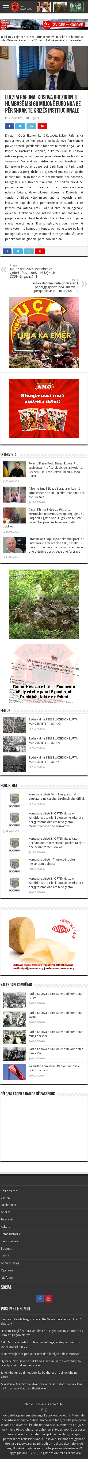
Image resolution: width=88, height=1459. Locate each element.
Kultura (5, 1226)
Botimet (6, 1248)
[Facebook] (40, 1298)
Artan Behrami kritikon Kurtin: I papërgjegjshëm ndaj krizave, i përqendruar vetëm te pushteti (55, 285)
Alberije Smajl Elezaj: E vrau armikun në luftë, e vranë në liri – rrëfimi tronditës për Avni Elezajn (56, 493)
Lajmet (18, 37)
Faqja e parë (9, 1190)
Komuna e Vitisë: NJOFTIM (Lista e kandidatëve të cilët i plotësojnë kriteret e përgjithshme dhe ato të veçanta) (56, 883)
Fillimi (7, 37)
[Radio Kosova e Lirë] (44, 7)
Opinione (7, 1270)
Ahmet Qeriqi (10, 1263)
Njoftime (7, 1277)
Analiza (6, 1212)
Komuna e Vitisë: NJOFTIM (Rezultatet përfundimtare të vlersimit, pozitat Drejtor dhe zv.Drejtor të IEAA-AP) (57, 843)
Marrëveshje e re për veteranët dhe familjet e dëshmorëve (40, 1354)
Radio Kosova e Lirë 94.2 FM (44, 1404)
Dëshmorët (8, 1205)
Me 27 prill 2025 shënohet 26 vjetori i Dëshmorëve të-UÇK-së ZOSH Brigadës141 (32, 271)
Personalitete (10, 1241)
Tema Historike (11, 1234)
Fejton (5, 1256)
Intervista (7, 1219)
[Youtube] (48, 1298)
